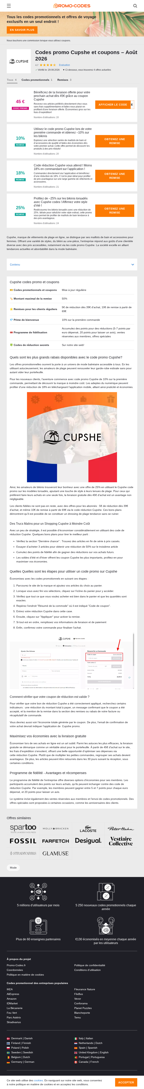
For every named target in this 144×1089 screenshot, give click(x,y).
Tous (10, 79)
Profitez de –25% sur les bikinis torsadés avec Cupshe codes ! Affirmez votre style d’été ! (61, 202)
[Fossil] (23, 841)
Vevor (77, 998)
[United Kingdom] (75, 1052)
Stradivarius (14, 1022)
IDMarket (12, 1003)
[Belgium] (8, 1057)
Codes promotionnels (35, 79)
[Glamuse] (55, 853)
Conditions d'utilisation (87, 969)
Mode (13, 867)
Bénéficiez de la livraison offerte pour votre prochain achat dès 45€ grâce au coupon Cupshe (62, 96)
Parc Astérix (14, 1017)
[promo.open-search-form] (135, 6)
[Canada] (75, 1062)
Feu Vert (12, 1012)
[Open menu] (8, 6)
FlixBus (78, 993)
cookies (38, 1080)
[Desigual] (88, 841)
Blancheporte (82, 1012)
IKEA (10, 989)
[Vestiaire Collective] (121, 841)
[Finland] (8, 1043)
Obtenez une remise (114, 141)
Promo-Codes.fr (16, 965)
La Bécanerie (14, 1008)
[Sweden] (8, 1052)
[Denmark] (8, 1038)
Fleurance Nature (84, 989)
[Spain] (75, 1048)
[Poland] (8, 1048)
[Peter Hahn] (121, 829)
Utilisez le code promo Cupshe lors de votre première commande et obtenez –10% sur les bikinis (63, 132)
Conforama (81, 1003)
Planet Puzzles (83, 1008)
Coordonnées (15, 969)
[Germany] (8, 1062)
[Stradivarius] (23, 853)
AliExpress (13, 993)
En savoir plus (22, 29)
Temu (77, 1017)
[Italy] (75, 1038)
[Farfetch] (55, 841)
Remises (62, 79)
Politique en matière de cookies (25, 974)
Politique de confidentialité (89, 965)
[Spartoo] (23, 829)
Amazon (11, 998)
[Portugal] (75, 1057)
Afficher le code (113, 104)
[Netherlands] (75, 1043)
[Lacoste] (88, 829)
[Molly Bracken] (55, 829)
